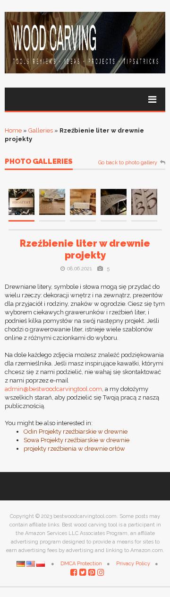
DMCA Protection (81, 564)
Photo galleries (39, 162)
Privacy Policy (133, 564)
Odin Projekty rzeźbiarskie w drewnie (76, 431)
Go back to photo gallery (127, 163)
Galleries (40, 130)
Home (13, 130)
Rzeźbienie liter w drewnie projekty (85, 249)
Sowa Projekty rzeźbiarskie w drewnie (76, 440)
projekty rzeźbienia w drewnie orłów (74, 448)
